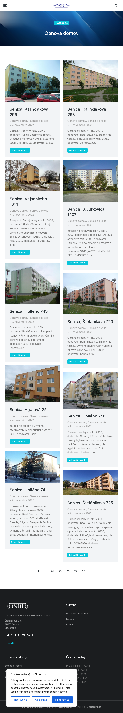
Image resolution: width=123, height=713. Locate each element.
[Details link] (32, 81)
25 (60, 571)
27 (75, 571)
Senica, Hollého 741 (28, 490)
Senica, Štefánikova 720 (90, 321)
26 (68, 571)
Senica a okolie (39, 120)
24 (52, 571)
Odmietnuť (41, 699)
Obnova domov (19, 120)
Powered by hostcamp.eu (89, 706)
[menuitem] (92, 613)
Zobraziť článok (18, 150)
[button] (5, 5)
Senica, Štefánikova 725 (90, 502)
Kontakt (10, 643)
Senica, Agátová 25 (28, 409)
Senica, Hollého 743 (29, 311)
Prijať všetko (62, 699)
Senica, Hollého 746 (86, 416)
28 (83, 571)
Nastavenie (20, 699)
